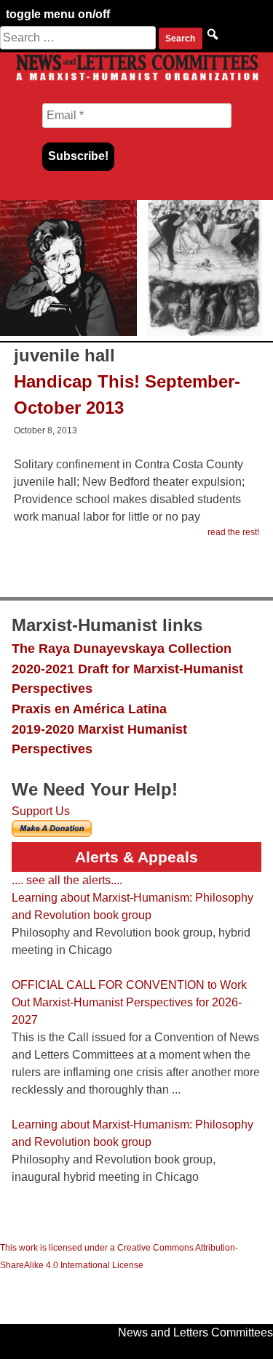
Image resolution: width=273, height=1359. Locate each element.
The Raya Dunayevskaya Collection (122, 648)
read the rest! (233, 532)
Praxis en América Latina (89, 708)
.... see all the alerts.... (67, 880)
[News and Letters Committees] (136, 79)
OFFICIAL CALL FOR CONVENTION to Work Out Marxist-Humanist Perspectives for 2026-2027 (129, 1002)
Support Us (41, 811)
